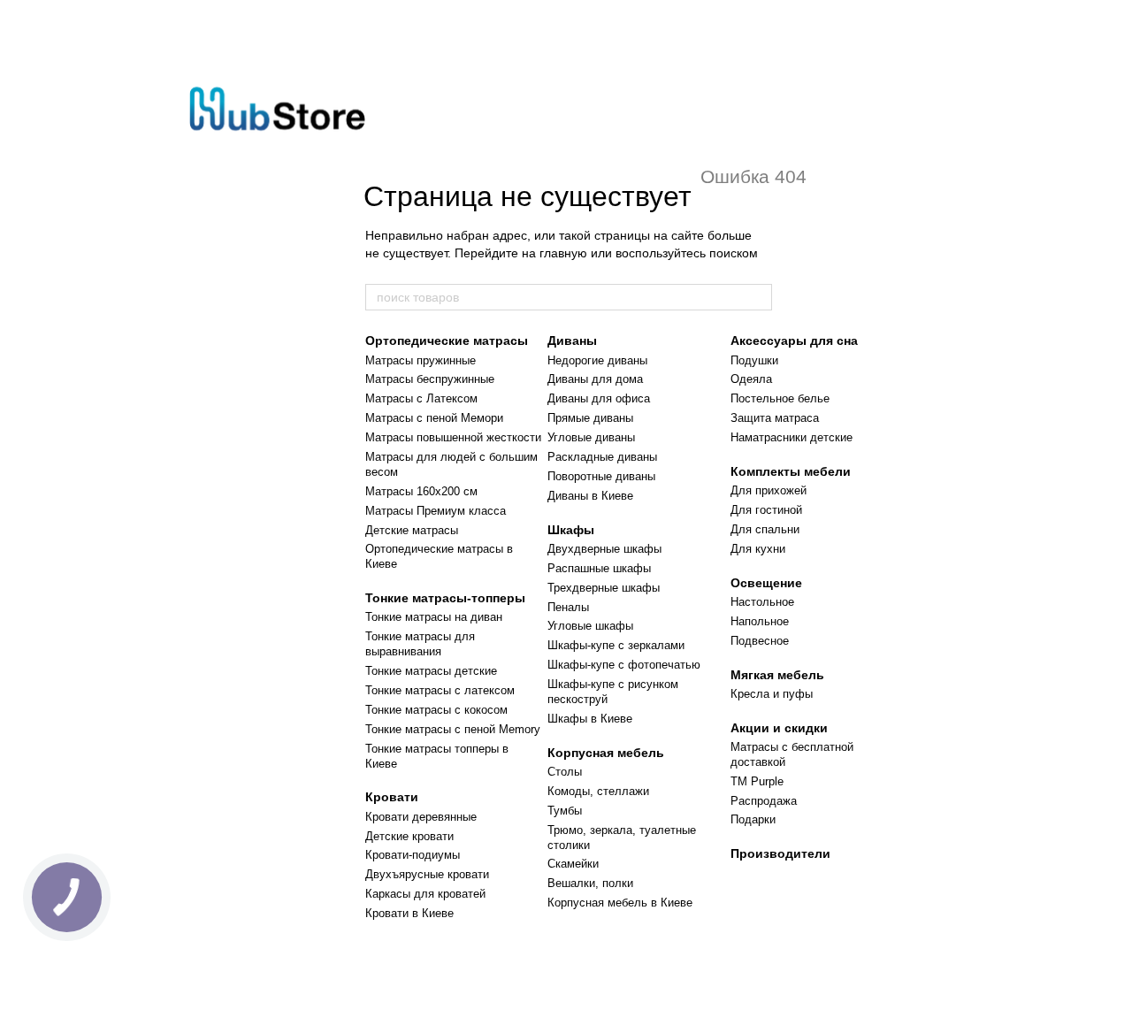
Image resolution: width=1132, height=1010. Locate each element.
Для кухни (757, 548)
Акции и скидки (779, 728)
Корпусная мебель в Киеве (619, 902)
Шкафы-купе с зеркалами (616, 645)
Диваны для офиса (598, 398)
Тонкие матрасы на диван (433, 617)
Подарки (753, 819)
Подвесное (759, 640)
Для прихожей (768, 490)
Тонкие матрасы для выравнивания (420, 644)
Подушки (754, 360)
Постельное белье (780, 398)
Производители (780, 853)
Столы (564, 771)
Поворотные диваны (601, 476)
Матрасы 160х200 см (421, 491)
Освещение (766, 583)
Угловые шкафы (590, 625)
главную (563, 253)
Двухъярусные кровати (427, 874)
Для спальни (764, 529)
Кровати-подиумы (412, 854)
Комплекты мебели (790, 471)
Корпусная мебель (605, 753)
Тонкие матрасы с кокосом (436, 709)
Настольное (762, 601)
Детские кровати (409, 836)
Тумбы (564, 810)
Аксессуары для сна (794, 340)
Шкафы (570, 530)
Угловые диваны (591, 437)
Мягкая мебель (777, 675)
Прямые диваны (590, 418)
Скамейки (573, 863)
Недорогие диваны (597, 360)
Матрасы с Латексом (421, 398)
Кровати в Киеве (409, 913)
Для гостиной (766, 509)
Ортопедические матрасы (446, 340)
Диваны (572, 340)
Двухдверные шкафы (604, 548)
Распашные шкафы (599, 568)
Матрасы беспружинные (429, 379)
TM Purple (757, 781)
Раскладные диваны (602, 456)
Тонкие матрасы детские (431, 670)
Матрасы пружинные (420, 360)
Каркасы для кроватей (425, 893)
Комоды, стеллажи (598, 791)
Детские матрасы (411, 530)
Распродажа (763, 800)
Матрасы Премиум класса (435, 510)
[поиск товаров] (758, 297)
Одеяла (751, 379)
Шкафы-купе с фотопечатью (623, 664)
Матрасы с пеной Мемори (434, 418)
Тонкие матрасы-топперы (445, 598)
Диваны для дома (595, 379)
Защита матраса (774, 418)
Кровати (391, 797)
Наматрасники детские (791, 437)
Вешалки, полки (590, 883)
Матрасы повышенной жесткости (453, 437)
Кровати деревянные (421, 816)
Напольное (759, 621)
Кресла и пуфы (771, 693)
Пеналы (568, 607)
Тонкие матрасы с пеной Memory (452, 729)
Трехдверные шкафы (603, 587)
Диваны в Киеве (590, 495)
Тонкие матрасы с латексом (440, 690)
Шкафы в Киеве (589, 718)
